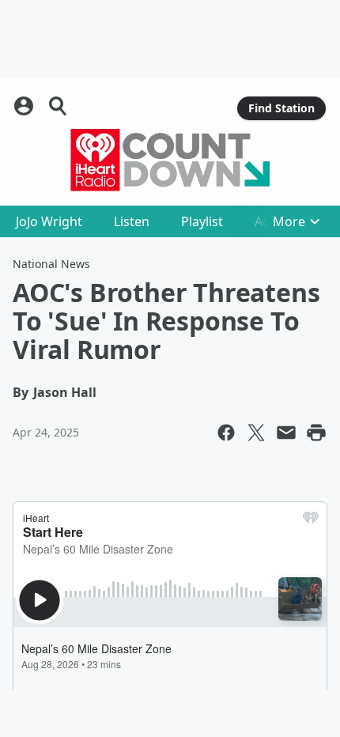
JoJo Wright (49, 221)
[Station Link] (170, 159)
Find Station (281, 107)
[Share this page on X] (256, 432)
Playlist (202, 221)
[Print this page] (316, 432)
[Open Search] (58, 105)
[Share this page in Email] (286, 432)
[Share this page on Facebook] (226, 432)
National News (51, 263)
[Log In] (25, 105)
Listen (131, 221)
